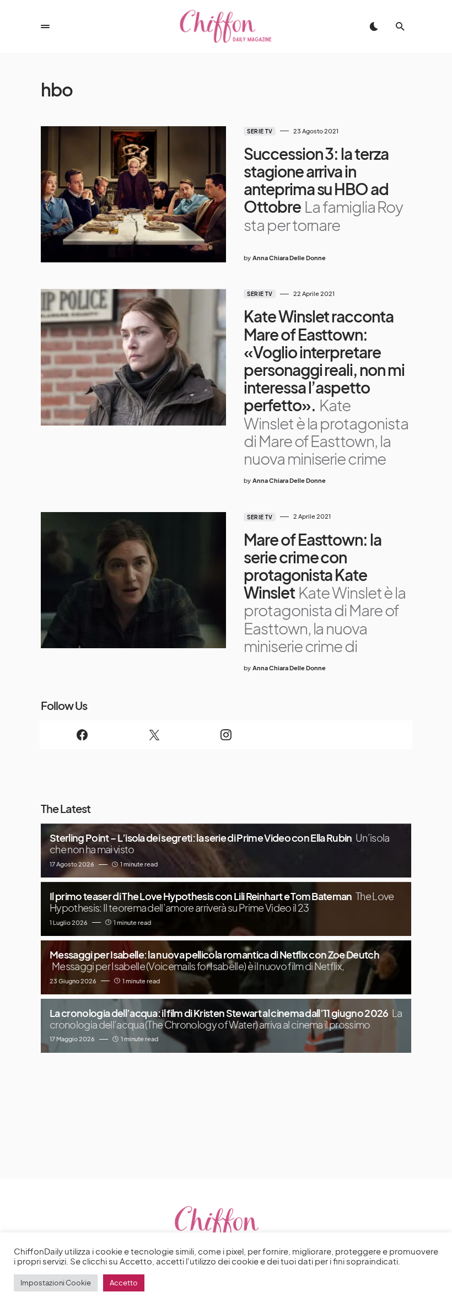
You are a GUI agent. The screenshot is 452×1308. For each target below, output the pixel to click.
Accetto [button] (124, 1282)
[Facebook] (82, 734)
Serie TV (259, 131)
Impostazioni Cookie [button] (55, 1282)
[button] (45, 26)
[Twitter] (154, 734)
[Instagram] (226, 734)
